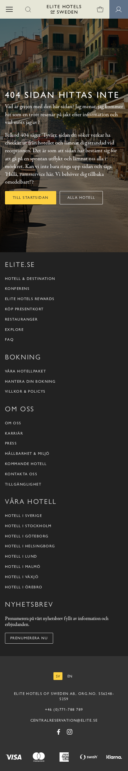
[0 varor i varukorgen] (100, 9)
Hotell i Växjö (22, 577)
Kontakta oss (21, 474)
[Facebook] (58, 732)
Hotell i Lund (21, 556)
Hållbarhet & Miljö (27, 453)
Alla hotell (81, 197)
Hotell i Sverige (23, 515)
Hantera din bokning (30, 381)
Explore (14, 329)
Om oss (13, 423)
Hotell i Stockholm (28, 526)
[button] (9, 9)
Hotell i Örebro (24, 587)
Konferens (17, 288)
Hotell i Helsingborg (30, 546)
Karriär (14, 433)
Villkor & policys (25, 391)
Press (11, 443)
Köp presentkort (24, 309)
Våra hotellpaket (25, 371)
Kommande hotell (26, 464)
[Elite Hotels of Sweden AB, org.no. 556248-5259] (64, 10)
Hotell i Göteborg (26, 536)
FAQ (9, 339)
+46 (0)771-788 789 (64, 709)
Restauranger (21, 319)
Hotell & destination (30, 278)
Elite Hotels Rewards (30, 299)
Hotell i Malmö (22, 566)
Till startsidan (30, 197)
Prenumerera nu (29, 638)
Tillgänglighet (23, 484)
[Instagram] (69, 732)
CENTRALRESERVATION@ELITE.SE (64, 720)
